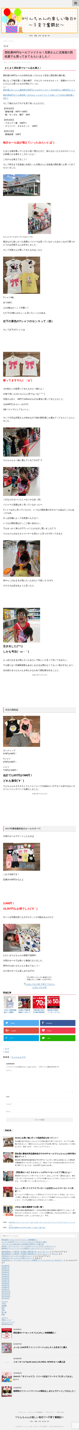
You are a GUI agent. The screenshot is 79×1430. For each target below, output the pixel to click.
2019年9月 (5, 1266)
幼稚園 (4, 1306)
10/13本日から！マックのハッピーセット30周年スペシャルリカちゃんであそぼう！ (32, 1260)
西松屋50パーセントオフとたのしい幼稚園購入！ (20, 1240)
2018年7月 (5, 1281)
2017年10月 (6, 1296)
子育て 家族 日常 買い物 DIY (39, 1421)
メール (8, 1104)
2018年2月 (5, 1287)
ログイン (5, 1318)
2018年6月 (5, 1283)
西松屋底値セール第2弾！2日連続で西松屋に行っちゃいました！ (25, 1252)
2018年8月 (5, 1279)
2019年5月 (5, 1272)
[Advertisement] (39, 690)
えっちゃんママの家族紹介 (35, 1412)
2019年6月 (5, 1270)
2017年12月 (6, 1292)
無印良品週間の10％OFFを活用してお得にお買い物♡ (27, 1227)
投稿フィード (6, 1320)
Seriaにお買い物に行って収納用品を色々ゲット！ (37, 1138)
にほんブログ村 (39, 987)
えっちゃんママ (18, 1057)
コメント (9, 1070)
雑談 (3, 1314)
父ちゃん (55, 1254)
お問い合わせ (60, 1412)
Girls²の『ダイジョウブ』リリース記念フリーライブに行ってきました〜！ (29, 1246)
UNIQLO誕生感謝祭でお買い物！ (29, 1207)
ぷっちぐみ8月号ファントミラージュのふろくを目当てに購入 (24, 1242)
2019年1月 (5, 1274)
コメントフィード (8, 1322)
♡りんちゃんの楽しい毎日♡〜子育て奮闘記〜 (39, 1417)
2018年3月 (5, 1285)
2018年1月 (5, 1289)
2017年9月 (5, 1298)
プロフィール (22, 1412)
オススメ (5, 1301)
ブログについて (49, 1412)
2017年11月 (6, 1294)
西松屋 (7, 1052)
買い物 (7, 1049)
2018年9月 (5, 1276)
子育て (4, 1303)
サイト (8, 1111)
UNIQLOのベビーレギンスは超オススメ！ (17, 1256)
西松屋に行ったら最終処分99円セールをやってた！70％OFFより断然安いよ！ (39, 90)
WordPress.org (7, 1324)
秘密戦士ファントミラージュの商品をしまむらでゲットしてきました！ (28, 1248)
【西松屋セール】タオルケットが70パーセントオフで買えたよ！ (43, 1172)
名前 (8, 1096)
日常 (3, 1310)
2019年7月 (5, 1268)
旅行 (3, 1308)
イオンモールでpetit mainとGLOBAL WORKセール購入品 (23, 1244)
